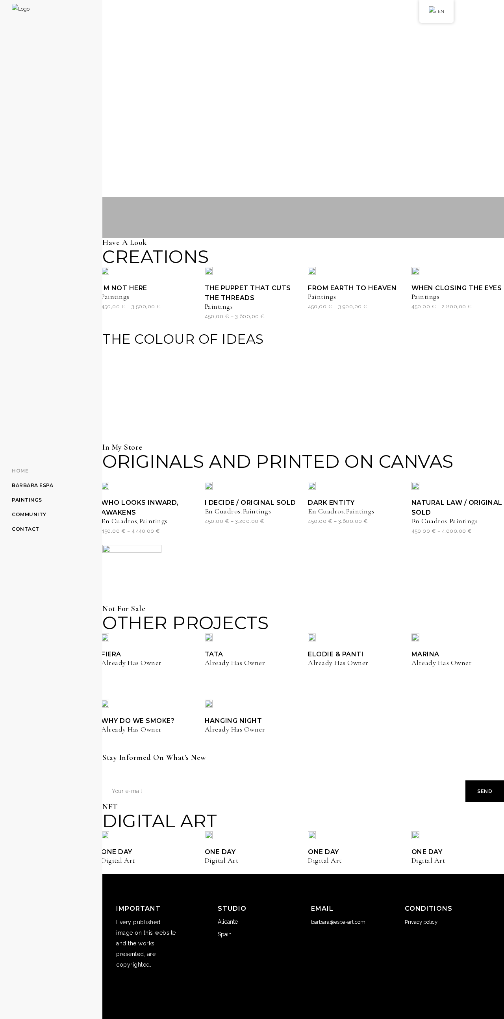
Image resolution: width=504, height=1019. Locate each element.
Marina (425, 654)
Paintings (115, 296)
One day (116, 852)
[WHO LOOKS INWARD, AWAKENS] (105, 485)
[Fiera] (105, 637)
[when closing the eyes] (415, 271)
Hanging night (233, 720)
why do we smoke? (137, 720)
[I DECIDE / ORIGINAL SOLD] (209, 485)
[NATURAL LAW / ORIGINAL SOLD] (415, 485)
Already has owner (131, 662)
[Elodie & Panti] (312, 637)
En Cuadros (119, 521)
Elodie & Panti (335, 654)
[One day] (105, 835)
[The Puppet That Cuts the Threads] (209, 271)
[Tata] (209, 637)
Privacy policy (421, 922)
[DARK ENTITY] (312, 485)
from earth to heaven (352, 288)
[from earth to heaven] (312, 271)
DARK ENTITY (331, 502)
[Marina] (415, 637)
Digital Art (118, 860)
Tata (214, 654)
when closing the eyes (456, 288)
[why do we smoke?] (105, 703)
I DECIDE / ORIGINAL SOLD (250, 502)
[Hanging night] (209, 703)
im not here (124, 288)
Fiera (111, 654)
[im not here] (105, 271)
